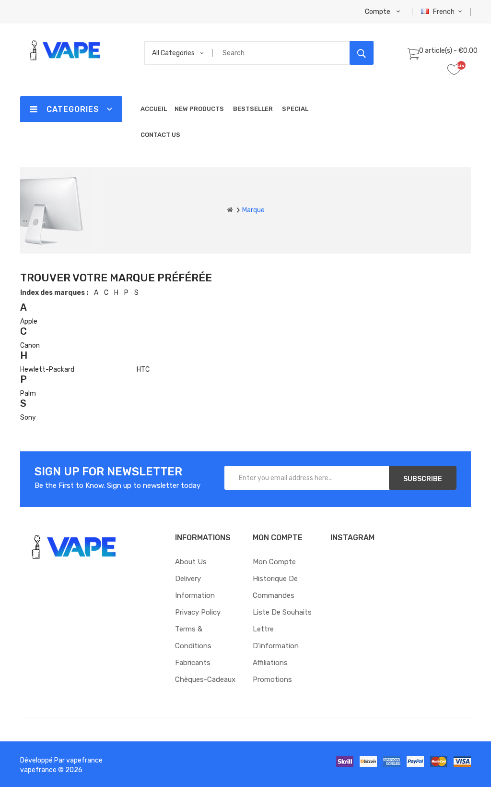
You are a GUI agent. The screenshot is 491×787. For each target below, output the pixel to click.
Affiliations (270, 662)
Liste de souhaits (282, 612)
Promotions (272, 679)
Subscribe (422, 479)
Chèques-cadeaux (205, 679)
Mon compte (274, 561)
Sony (28, 417)
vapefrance (84, 760)
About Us (191, 561)
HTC (143, 369)
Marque (253, 210)
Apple (28, 321)
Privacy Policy (198, 612)
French (444, 12)
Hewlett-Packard (47, 369)
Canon (30, 345)
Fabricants (192, 662)
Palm (28, 393)
